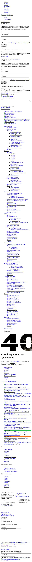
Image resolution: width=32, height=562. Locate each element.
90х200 (12, 161)
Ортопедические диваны (17, 142)
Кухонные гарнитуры (13, 225)
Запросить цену (15, 559)
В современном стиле (17, 162)
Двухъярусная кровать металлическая (17, 199)
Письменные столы (12, 253)
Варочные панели (16, 218)
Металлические (15, 167)
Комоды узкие (14, 190)
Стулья (9, 240)
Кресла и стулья (11, 283)
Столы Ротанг (11, 289)
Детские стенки (11, 209)
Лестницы (10, 202)
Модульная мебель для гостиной (16, 244)
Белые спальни (15, 180)
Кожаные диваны (15, 137)
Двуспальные (14, 164)
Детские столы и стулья (13, 210)
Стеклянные (14, 248)
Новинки (6, 467)
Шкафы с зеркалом (12, 311)
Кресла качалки (11, 278)
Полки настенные (12, 259)
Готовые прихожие (12, 264)
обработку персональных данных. (19, 43)
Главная (6, 2)
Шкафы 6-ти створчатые (14, 302)
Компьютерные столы (13, 256)
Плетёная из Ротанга (23, 120)
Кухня (10, 116)
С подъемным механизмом (18, 173)
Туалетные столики (12, 177)
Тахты (12, 174)
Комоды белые (15, 187)
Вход (5, 17)
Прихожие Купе (15, 269)
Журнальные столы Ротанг (14, 285)
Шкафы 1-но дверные (13, 295)
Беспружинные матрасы (14, 321)
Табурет (9, 241)
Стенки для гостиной (13, 257)
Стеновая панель (12, 235)
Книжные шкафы (12, 310)
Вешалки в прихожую (13, 270)
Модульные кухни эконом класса (20, 229)
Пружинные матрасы (13, 318)
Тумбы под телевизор (13, 254)
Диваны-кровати (15, 136)
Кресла (9, 149)
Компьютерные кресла (13, 250)
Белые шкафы (11, 314)
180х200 (13, 158)
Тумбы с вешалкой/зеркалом (15, 272)
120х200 (13, 154)
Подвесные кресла (12, 280)
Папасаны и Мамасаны (13, 292)
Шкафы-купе (11, 304)
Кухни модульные (12, 226)
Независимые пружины (14, 320)
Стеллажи (10, 308)
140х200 (13, 155)
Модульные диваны (16, 140)
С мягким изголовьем (17, 171)
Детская (12, 114)
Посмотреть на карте (7, 505)
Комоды (9, 186)
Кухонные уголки (12, 237)
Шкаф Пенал (10, 305)
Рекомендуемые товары (10, 471)
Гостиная (13, 117)
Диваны (9, 130)
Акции (6, 3)
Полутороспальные (16, 170)
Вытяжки (13, 219)
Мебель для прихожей (24, 119)
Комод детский (11, 203)
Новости (6, 10)
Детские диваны (11, 208)
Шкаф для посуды (12, 313)
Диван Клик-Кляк (16, 133)
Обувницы (10, 275)
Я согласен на (16, 43)
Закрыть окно (4, 56)
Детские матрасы (12, 323)
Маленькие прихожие (17, 266)
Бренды (6, 8)
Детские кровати (12, 194)
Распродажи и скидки (10, 469)
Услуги (6, 5)
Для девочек (14, 196)
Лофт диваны (14, 139)
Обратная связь (5, 512)
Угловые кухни (11, 234)
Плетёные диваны (12, 279)
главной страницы (15, 361)
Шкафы (12, 122)
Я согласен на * (16, 542)
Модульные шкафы (12, 315)
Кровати (9, 152)
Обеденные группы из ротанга (15, 291)
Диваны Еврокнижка (16, 135)
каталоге (12, 363)
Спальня (12, 113)
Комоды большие (15, 189)
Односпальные (15, 168)
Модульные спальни (16, 183)
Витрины (9, 260)
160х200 (13, 156)
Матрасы (13, 123)
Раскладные (14, 247)
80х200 (12, 159)
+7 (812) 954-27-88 (6, 59)
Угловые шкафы (11, 307)
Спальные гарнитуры (13, 178)
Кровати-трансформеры (17, 165)
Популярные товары (9, 468)
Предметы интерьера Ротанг (15, 286)
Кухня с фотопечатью (13, 232)
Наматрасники (11, 324)
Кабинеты (10, 251)
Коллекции (7, 6)
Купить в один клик (19, 543)
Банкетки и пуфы (12, 127)
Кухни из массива (12, 231)
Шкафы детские (11, 212)
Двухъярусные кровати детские (16, 205)
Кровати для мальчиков (17, 197)
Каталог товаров (5, 107)
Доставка (6, 9)
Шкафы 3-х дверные (13, 298)
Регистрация (7, 19)
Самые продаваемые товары (8, 381)
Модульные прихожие (17, 267)
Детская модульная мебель (14, 193)
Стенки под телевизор (13, 261)
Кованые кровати (12, 184)
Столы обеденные (12, 238)
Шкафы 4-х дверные (13, 299)
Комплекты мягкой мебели (14, 148)
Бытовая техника (12, 216)
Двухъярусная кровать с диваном (16, 200)
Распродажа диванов (16, 145)
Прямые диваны (15, 143)
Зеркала (9, 273)
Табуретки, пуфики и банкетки (16, 288)
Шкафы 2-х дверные (13, 296)
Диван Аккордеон (16, 132)
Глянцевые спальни (16, 181)
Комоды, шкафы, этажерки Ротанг (16, 282)
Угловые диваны (15, 146)
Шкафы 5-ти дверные (13, 301)
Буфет (9, 215)
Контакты (6, 12)
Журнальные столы (12, 245)
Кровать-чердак (11, 206)
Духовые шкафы (15, 221)
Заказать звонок (5, 22)
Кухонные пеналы (16, 228)
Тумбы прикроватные (13, 175)
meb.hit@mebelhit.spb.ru (22, 496)
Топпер (9, 326)
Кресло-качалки (11, 129)
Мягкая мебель (18, 111)
